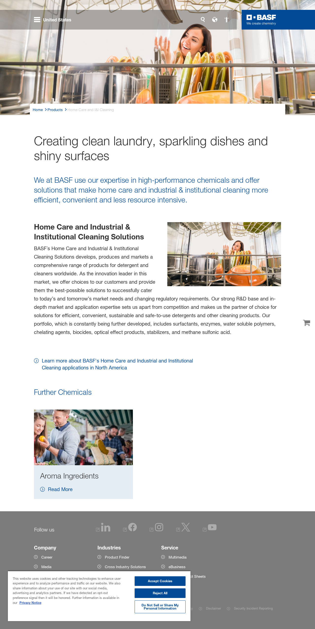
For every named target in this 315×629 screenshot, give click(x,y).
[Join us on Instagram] (156, 530)
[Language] (215, 19)
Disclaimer (213, 608)
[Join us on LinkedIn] (103, 530)
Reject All (160, 593)
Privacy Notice (30, 603)
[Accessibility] (226, 19)
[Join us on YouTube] (210, 530)
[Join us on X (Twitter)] (183, 530)
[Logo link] (261, 19)
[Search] (203, 19)
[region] (99, 596)
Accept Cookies (160, 581)
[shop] (306, 323)
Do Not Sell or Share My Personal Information (160, 606)
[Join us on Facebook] (130, 530)
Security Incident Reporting (253, 608)
